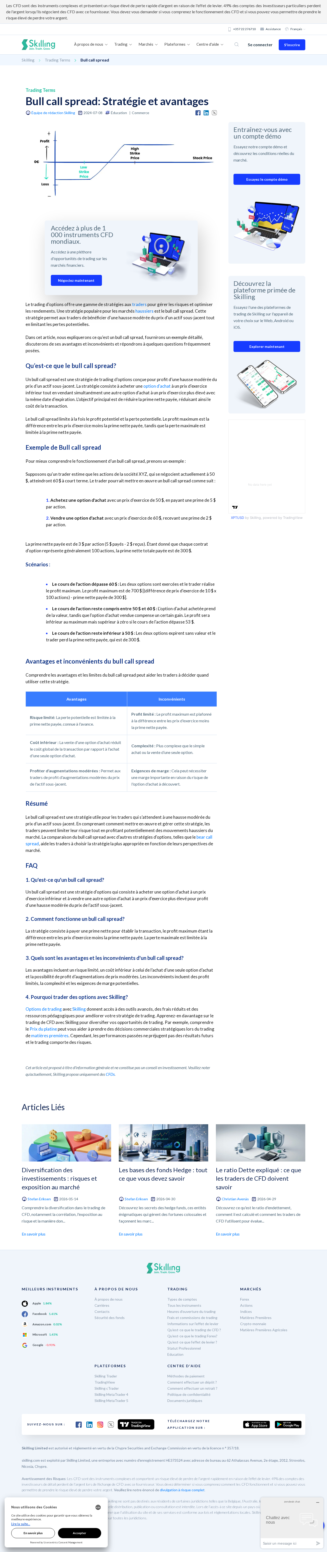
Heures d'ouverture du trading (191, 1311)
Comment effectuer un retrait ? (192, 1388)
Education (175, 1354)
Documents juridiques (184, 1400)
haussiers (144, 311)
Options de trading (44, 1009)
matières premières (49, 1035)
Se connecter (260, 44)
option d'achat (157, 386)
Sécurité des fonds (110, 1317)
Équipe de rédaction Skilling (53, 113)
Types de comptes (182, 1299)
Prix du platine (43, 1029)
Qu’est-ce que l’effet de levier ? (192, 1342)
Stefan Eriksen (39, 1199)
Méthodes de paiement (186, 1376)
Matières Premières (256, 1317)
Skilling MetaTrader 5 (111, 1400)
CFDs (110, 1074)
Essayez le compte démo (267, 179)
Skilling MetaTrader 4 (111, 1394)
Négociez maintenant (76, 280)
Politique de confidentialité (189, 1394)
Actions (246, 1305)
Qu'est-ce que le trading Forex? (192, 1336)
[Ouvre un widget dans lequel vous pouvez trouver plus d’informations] (292, 1522)
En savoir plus (33, 1233)
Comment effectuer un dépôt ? (192, 1382)
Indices (246, 1311)
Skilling (28, 59)
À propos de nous (109, 1299)
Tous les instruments (184, 1305)
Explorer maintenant (267, 346)
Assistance (273, 29)
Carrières (102, 1305)
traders (139, 304)
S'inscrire (292, 45)
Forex (244, 1299)
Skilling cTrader (107, 1388)
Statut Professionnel (184, 1348)
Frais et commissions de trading (192, 1317)
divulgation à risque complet (182, 1490)
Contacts (102, 1311)
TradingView (105, 1382)
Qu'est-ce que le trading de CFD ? (194, 1330)
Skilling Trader (106, 1376)
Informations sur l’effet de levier (192, 1324)
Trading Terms (57, 59)
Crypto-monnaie (253, 1324)
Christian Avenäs (235, 1199)
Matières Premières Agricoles (263, 1330)
